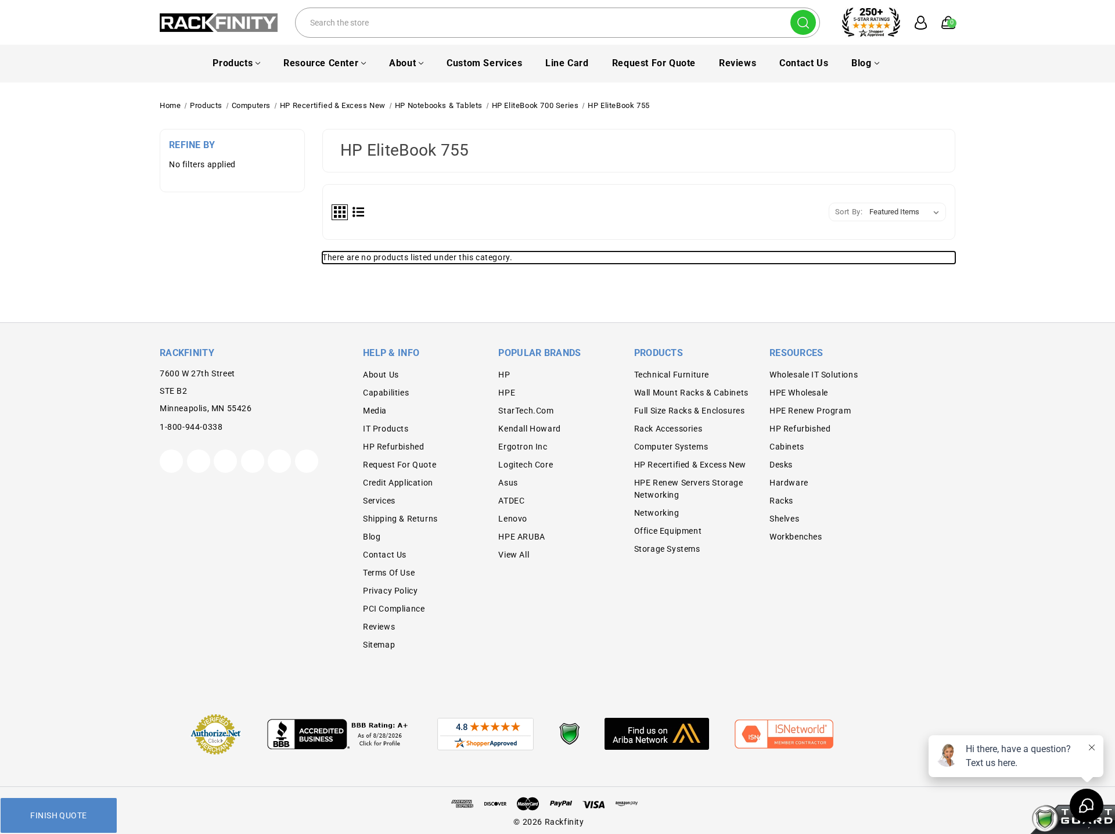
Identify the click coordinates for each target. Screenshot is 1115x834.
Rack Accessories (668, 428)
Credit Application (398, 482)
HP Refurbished (393, 446)
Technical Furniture (671, 374)
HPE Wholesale (798, 392)
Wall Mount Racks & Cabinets (691, 392)
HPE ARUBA (521, 536)
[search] (803, 22)
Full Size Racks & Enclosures (689, 410)
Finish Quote (58, 815)
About (402, 63)
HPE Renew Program (810, 410)
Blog (861, 63)
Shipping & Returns (400, 518)
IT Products (386, 428)
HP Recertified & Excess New (690, 464)
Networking (656, 512)
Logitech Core (525, 464)
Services (379, 500)
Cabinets (786, 446)
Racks (781, 500)
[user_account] (914, 23)
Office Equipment (668, 530)
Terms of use (389, 572)
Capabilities (386, 392)
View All (513, 554)
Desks (781, 464)
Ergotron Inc (522, 446)
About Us (381, 374)
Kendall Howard (529, 428)
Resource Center (320, 63)
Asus (507, 482)
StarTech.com (525, 410)
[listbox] (906, 212)
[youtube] (279, 461)
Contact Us (803, 63)
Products (233, 63)
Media (375, 410)
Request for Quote (654, 63)
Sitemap (379, 644)
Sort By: (849, 211)
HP (504, 374)
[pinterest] (225, 461)
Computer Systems (671, 446)
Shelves (784, 518)
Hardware (788, 482)
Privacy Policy (390, 590)
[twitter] (171, 461)
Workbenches (795, 536)
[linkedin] (306, 461)
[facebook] (198, 461)
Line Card (566, 63)
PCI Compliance (394, 608)
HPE (506, 392)
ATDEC (511, 500)
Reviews (737, 63)
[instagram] (252, 461)
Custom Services (484, 63)
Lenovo (512, 518)
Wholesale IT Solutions (813, 374)
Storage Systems (667, 548)
